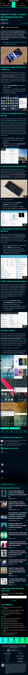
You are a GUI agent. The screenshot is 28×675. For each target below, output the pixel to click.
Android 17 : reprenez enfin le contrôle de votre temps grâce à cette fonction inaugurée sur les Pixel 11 (16, 571)
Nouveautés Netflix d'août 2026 (10, 620)
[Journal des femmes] (7, 653)
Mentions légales (5, 646)
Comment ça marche (7, 11)
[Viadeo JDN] (7, 661)
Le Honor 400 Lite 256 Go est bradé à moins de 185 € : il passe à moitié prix (17, 581)
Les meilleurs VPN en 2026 (9, 635)
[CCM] (20, 653)
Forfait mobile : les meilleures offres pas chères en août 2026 (14, 631)
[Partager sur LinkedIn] (12, 431)
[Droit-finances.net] (7, 659)
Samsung (10, 498)
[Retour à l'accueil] (14, 0)
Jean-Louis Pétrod (4, 23)
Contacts (20, 645)
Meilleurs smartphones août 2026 (10, 633)
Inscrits (19, 641)
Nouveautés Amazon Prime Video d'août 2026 (13, 623)
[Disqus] (14, 466)
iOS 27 (4, 616)
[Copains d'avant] (20, 659)
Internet (10, 538)
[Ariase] (20, 661)
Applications (10, 564)
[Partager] (26, 23)
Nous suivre (25, 431)
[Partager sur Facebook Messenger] (16, 431)
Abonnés (14, 641)
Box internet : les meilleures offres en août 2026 (13, 625)
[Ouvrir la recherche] (26, 1)
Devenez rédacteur (14, 645)
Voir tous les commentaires (8, 484)
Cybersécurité (22, 5)
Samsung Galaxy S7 (4, 428)
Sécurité (10, 529)
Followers (8, 641)
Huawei (9, 547)
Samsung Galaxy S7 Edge (15, 428)
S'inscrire (14, 600)
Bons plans (8, 5)
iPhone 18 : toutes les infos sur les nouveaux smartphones (12, 614)
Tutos (13, 5)
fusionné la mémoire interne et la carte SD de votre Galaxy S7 (14, 121)
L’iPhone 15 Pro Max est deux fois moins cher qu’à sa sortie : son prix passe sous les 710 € (17, 553)
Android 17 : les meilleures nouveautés (11, 612)
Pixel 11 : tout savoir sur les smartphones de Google (13, 610)
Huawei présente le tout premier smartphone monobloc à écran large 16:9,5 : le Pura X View (17, 543)
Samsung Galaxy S (11, 509)
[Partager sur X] (3, 431)
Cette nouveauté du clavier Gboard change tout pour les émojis (17, 561)
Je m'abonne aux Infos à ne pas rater (12, 27)
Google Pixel (10, 575)
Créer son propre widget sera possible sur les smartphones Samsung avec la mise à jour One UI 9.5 (17, 494)
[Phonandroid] (3, 665)
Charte (19, 646)
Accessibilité (23, 646)
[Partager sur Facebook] (7, 431)
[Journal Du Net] (7, 656)
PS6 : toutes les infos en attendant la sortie (12, 618)
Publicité (24, 645)
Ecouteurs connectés (12, 520)
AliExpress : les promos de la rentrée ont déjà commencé (12, 608)
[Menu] (1, 1)
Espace (3, 5)
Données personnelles (13, 646)
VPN (17, 5)
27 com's (23, 23)
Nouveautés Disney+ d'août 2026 (10, 622)
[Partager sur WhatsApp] (21, 431)
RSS (25, 641)
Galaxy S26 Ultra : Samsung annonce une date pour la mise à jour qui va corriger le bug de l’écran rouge (17, 504)
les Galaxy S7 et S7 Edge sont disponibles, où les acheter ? (14, 43)
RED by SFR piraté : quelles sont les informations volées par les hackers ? (17, 534)
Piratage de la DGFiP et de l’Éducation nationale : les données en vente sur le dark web (17, 525)
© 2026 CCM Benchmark (14, 647)
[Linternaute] (20, 656)
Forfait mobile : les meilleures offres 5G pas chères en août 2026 (14, 628)
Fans (2, 641)
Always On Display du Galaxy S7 (14, 169)
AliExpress (10, 556)
